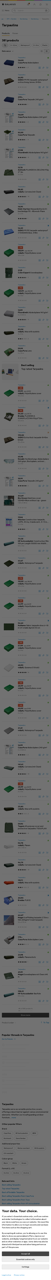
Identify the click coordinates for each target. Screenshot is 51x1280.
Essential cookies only (25, 1259)
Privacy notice (19, 1275)
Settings (25, 1267)
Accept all (25, 1254)
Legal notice (6, 1275)
